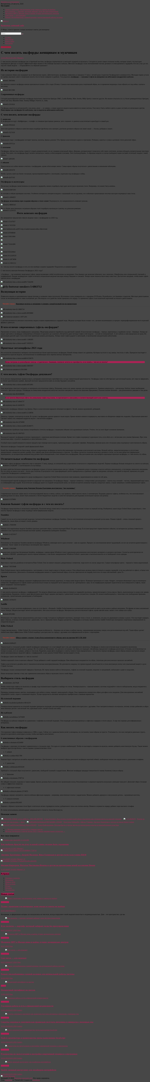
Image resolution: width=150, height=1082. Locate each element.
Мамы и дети (10, 882)
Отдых (7, 886)
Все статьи (9, 39)
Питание (8, 888)
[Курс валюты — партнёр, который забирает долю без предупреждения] (32, 918)
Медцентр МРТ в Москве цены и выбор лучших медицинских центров (32, 13)
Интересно (9, 880)
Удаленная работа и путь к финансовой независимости (27, 1006)
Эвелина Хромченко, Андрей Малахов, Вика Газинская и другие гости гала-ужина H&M (43, 855)
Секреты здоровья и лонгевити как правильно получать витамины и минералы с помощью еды (47, 1022)
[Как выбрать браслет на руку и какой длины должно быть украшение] (15, 840)
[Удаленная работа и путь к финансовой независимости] (26, 998)
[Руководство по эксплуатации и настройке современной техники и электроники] (36, 1046)
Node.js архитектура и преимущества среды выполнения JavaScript (33, 1038)
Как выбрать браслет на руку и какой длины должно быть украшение (35, 844)
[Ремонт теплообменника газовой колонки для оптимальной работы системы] (34, 966)
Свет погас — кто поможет (15, 15)
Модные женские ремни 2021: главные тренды (24, 829)
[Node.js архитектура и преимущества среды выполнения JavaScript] (31, 1030)
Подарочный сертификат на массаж (18, 990)
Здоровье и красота (12, 878)
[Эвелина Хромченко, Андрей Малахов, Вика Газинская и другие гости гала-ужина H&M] (19, 850)
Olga (19, 930)
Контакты (9, 43)
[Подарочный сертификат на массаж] (19, 982)
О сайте (8, 37)
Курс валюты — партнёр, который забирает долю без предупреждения (31, 11)
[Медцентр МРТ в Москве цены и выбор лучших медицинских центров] (33, 934)
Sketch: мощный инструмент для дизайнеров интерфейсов (28, 1070)
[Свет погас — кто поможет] (16, 950)
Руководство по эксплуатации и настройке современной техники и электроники (39, 1054)
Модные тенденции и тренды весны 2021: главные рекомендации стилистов (35, 831)
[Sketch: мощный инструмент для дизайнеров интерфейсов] (28, 1062)
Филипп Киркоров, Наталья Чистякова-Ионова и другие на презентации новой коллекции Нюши (48, 865)
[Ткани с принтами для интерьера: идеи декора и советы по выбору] (31, 898)
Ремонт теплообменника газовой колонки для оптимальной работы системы (34, 17)
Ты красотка (9, 890)
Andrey (19, 1010)
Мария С (20, 58)
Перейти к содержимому (10, 2)
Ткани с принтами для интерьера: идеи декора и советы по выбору (30, 9)
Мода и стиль (6, 47)
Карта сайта (9, 41)
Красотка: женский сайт (12, 25)
